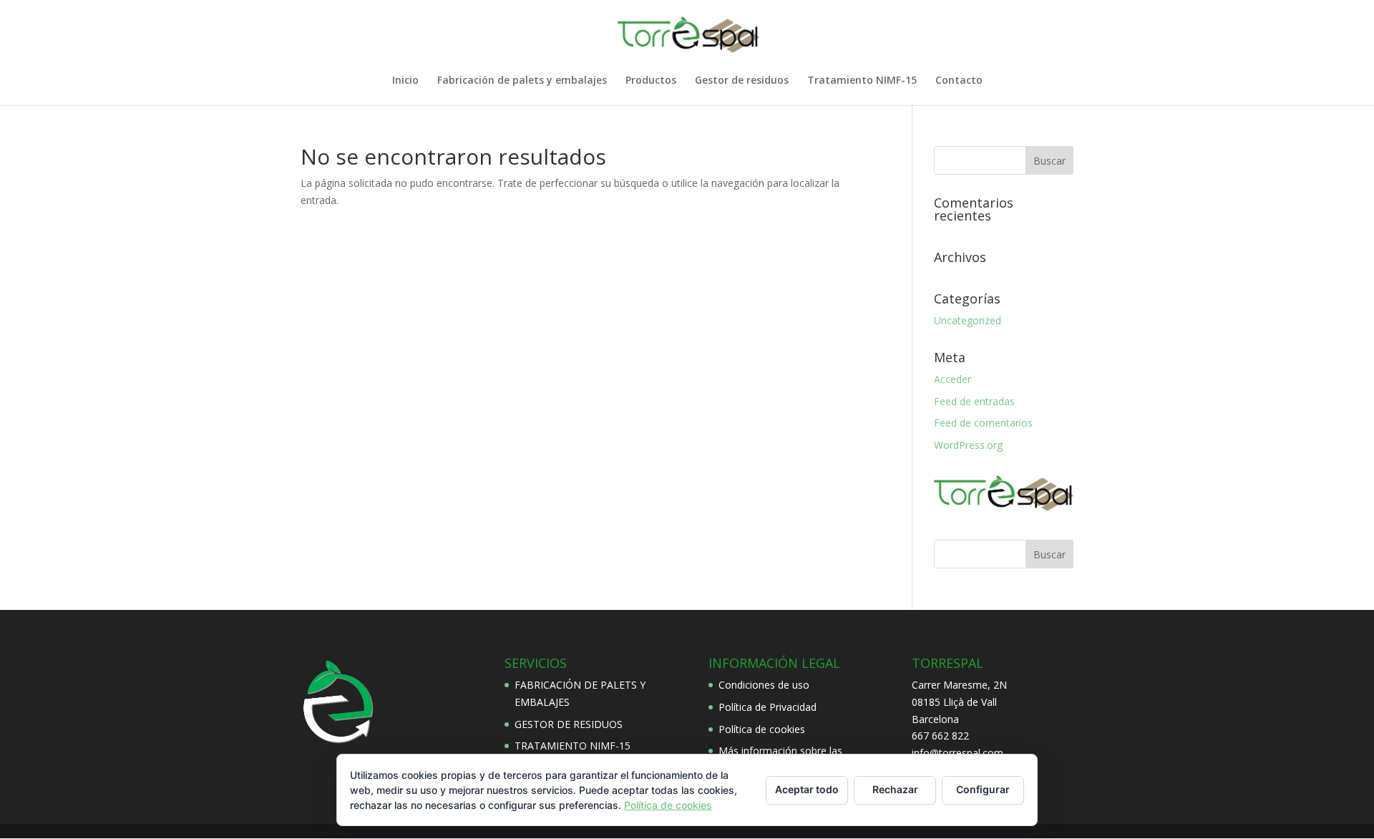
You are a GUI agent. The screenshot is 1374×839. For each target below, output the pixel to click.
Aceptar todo (807, 789)
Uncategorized (967, 320)
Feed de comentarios (983, 423)
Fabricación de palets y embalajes (522, 81)
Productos (650, 81)
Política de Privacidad (767, 707)
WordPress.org (968, 445)
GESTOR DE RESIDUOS (569, 724)
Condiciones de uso (763, 685)
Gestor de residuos (742, 81)
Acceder (952, 379)
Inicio (405, 81)
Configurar (983, 789)
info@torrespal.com (957, 753)
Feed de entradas (974, 401)
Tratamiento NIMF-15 (862, 81)
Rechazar (895, 789)
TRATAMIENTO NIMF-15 (572, 745)
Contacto (959, 81)
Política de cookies (761, 729)
